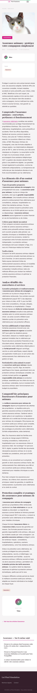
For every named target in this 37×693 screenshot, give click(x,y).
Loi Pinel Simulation (11, 677)
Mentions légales (7, 682)
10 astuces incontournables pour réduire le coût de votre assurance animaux (17, 660)
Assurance (11, 8)
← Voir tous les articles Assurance (13, 621)
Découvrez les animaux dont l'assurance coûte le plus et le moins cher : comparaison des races (18, 646)
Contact (16, 682)
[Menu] (27, 1)
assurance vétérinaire (10, 121)
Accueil (4, 8)
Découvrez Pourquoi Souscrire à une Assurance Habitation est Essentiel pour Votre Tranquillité (18, 654)
